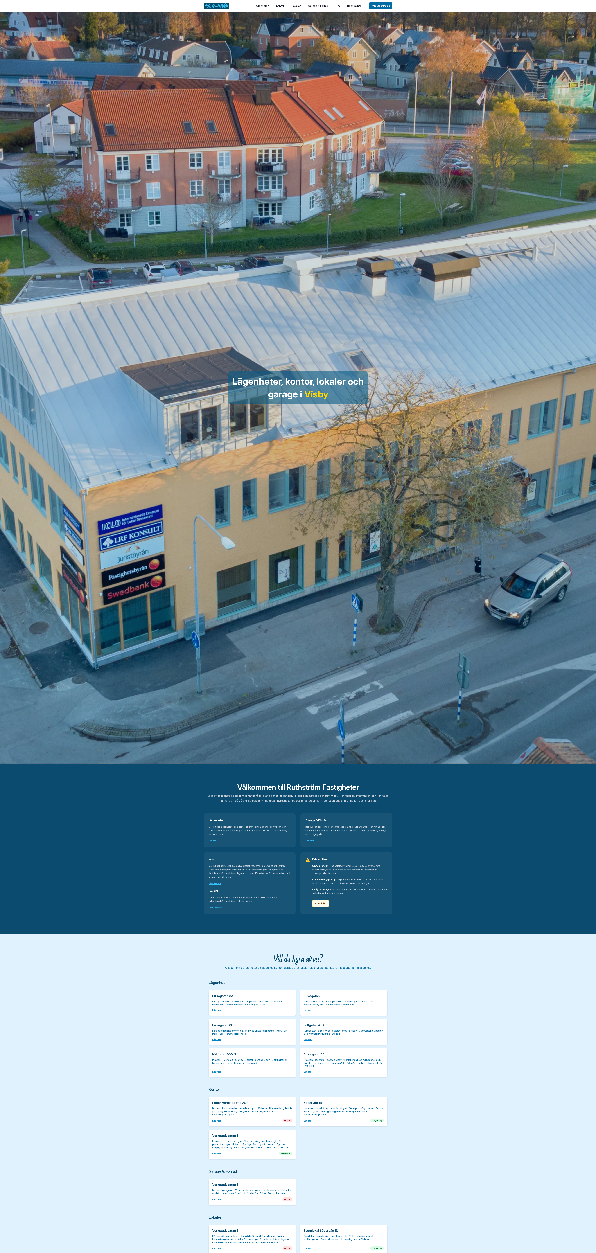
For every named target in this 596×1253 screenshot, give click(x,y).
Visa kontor (215, 883)
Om (338, 5)
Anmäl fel (320, 903)
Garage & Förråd (318, 5)
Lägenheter (262, 5)
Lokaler (296, 5)
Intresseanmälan (380, 6)
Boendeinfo (354, 5)
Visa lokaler (215, 907)
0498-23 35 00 (359, 866)
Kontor (280, 5)
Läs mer (213, 840)
